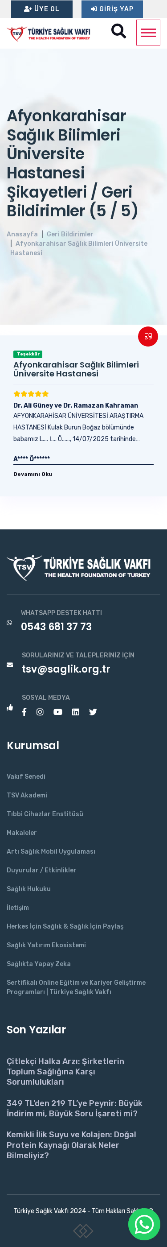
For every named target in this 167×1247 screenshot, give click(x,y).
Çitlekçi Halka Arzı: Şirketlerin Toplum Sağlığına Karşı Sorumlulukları (65, 1072)
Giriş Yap (116, 9)
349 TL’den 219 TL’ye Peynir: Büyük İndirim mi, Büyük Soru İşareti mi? (75, 1108)
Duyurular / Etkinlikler (42, 870)
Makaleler (22, 833)
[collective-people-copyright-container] (83, 1233)
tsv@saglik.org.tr (66, 669)
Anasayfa (22, 234)
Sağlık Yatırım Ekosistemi (46, 945)
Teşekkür (28, 354)
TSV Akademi (27, 795)
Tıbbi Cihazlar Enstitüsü (45, 814)
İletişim (18, 908)
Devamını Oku (32, 474)
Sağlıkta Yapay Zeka (39, 964)
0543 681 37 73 (56, 627)
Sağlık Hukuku (29, 889)
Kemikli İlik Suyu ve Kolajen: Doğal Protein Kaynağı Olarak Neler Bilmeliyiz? (71, 1145)
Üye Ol (46, 9)
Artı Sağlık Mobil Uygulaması (51, 851)
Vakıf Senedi (26, 776)
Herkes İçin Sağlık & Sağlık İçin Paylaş (65, 926)
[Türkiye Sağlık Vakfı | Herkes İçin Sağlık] (51, 33)
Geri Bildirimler (70, 234)
